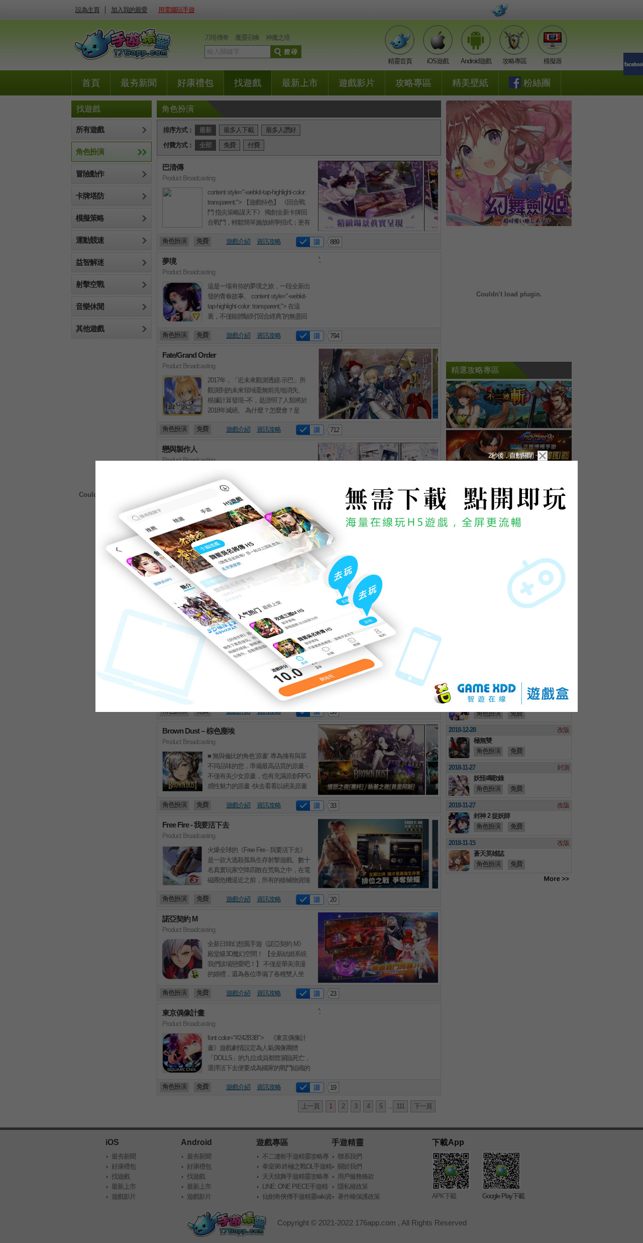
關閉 (543, 456)
